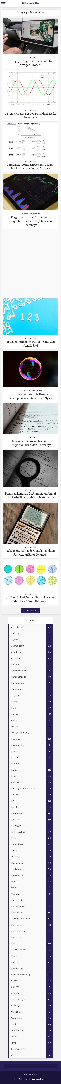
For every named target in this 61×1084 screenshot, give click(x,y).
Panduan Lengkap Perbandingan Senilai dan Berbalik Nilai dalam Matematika (30, 496)
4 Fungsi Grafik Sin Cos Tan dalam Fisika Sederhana (30, 116)
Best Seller (19, 1079)
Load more (30, 610)
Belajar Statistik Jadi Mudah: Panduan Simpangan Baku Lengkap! (30, 553)
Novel (27, 1079)
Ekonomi (24, 213)
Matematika (30, 57)
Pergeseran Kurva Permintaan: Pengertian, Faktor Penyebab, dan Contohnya (30, 221)
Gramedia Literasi (38, 1079)
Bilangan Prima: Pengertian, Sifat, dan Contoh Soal (30, 344)
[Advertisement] (30, 263)
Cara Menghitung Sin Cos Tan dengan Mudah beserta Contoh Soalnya (30, 167)
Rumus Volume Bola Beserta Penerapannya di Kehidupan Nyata (30, 396)
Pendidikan (37, 390)
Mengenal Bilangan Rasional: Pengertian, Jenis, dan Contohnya (30, 443)
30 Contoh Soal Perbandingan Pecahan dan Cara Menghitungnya (30, 600)
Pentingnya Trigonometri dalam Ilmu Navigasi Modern (30, 63)
